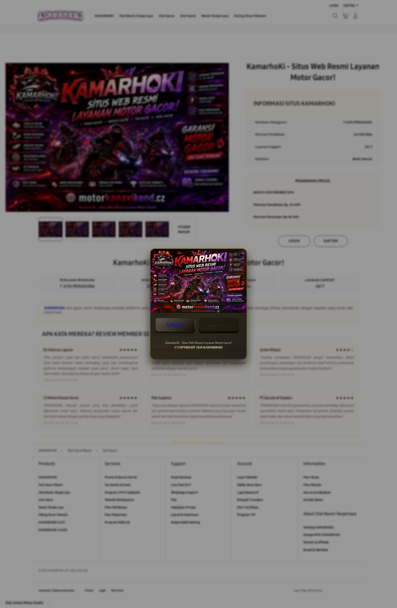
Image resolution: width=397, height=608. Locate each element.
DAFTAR (219, 324)
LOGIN (175, 324)
